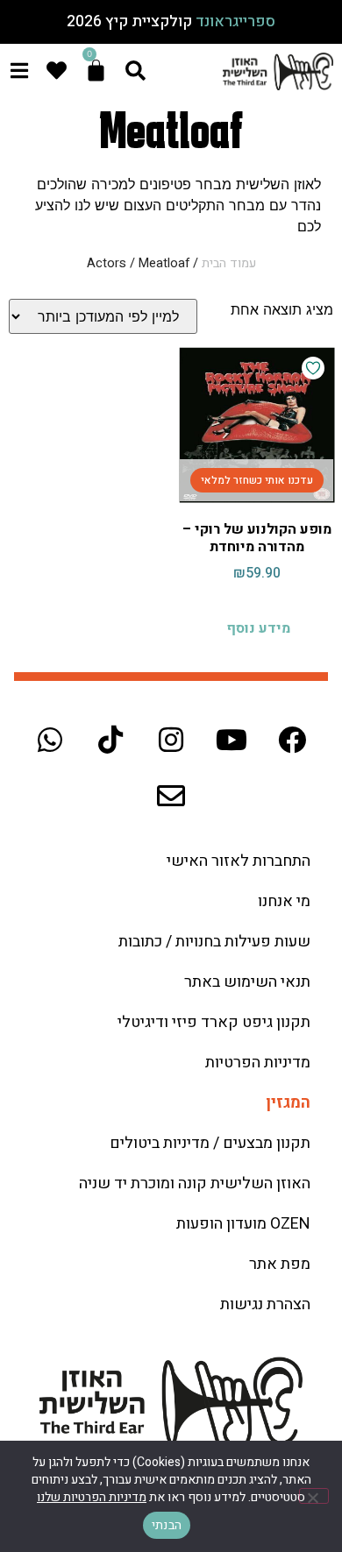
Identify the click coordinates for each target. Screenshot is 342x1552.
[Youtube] (231, 740)
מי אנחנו (284, 901)
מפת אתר (279, 1264)
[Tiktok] (110, 740)
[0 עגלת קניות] (96, 70)
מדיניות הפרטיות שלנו (91, 1497)
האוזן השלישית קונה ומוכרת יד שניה (194, 1183)
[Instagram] (171, 740)
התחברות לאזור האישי (238, 861)
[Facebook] (292, 740)
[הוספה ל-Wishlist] (313, 368)
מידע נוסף (258, 628)
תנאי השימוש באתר (247, 982)
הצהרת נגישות (265, 1304)
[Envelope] (171, 796)
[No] (314, 1496)
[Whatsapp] (50, 740)
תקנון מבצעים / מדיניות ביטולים (210, 1143)
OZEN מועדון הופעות (243, 1224)
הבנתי (167, 1525)
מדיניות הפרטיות (257, 1062)
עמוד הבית (229, 263)
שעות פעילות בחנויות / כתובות (214, 941)
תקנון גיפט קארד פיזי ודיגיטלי (214, 1022)
